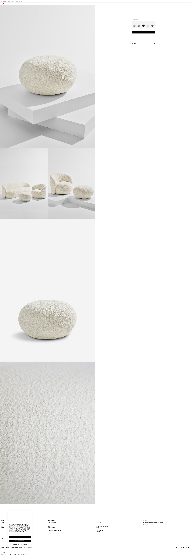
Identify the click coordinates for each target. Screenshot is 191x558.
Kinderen (17, 3)
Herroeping (98, 531)
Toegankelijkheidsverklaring (54, 530)
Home (22, 3)
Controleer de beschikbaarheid (148, 35)
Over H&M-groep (51, 523)
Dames (8, 3)
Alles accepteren (20, 536)
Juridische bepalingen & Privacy (102, 526)
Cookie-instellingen (100, 532)
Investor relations (52, 527)
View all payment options (31, 554)
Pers (49, 526)
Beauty (26, 3)
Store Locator (99, 525)
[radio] (134, 24)
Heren (12, 3)
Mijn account (98, 523)
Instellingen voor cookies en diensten (20, 544)
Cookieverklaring (99, 530)
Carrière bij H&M (52, 522)
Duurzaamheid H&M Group (53, 525)
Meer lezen (145, 524)
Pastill (133, 12)
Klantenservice (99, 522)
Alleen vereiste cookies (19, 540)
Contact (97, 527)
